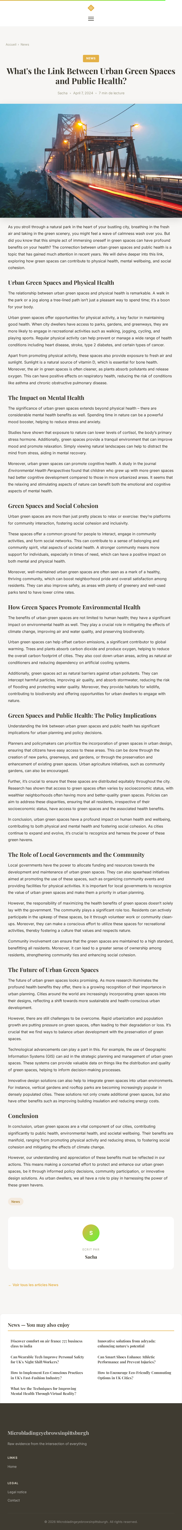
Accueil (11, 44)
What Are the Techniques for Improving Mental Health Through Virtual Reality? (43, 1391)
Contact (14, 1500)
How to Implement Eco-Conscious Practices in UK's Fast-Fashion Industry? (47, 1375)
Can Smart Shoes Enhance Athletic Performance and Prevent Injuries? (126, 1359)
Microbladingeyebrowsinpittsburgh (48, 1432)
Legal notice (17, 1492)
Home (12, 1466)
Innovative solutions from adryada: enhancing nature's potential (126, 1343)
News (25, 44)
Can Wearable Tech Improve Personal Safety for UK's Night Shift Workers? (47, 1359)
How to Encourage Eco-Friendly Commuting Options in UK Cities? (134, 1375)
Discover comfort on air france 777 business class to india (46, 1343)
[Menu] (91, 19)
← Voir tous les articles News (33, 1285)
